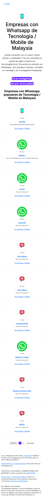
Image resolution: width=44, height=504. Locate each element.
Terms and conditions (19, 477)
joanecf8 (22, 223)
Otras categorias (21, 78)
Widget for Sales (22, 357)
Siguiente (30, 443)
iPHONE (22, 122)
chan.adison (22, 256)
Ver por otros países (22, 83)
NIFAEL (22, 424)
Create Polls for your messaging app (13, 463)
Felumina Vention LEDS (22, 391)
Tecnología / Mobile (22, 128)
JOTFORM (26, 456)
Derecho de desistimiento (19, 481)
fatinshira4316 (22, 324)
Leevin (22, 189)
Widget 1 (22, 155)
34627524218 (30, 473)
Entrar (7, 4)
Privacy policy (6, 477)
